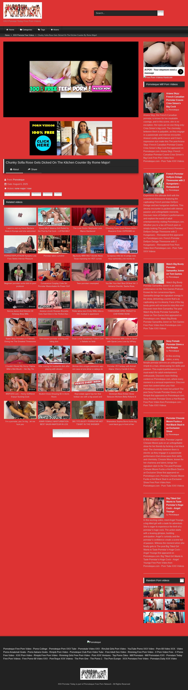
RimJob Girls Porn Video (114, 649)
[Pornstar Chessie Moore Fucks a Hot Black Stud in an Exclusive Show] (153, 437)
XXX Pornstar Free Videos (23, 35)
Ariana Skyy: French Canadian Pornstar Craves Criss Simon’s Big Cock (175, 100)
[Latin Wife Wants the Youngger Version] (153, 617)
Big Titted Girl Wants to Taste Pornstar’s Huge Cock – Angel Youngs (174, 505)
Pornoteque (18, 180)
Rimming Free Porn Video (140, 652)
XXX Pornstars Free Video (136, 659)
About (16, 169)
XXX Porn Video (24, 655)
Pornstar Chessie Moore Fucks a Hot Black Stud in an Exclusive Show (175, 424)
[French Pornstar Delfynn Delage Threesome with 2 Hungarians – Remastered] (153, 193)
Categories (27, 30)
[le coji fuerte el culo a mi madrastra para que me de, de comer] (153, 604)
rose (29, 188)
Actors (56, 30)
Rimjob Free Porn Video (46, 655)
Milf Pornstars (136, 655)
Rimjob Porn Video (58, 652)
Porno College (40, 649)
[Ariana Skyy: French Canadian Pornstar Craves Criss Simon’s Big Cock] (153, 112)
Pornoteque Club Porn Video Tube (86, 652)
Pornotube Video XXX (89, 649)
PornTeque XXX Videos (61, 659)
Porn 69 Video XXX (165, 649)
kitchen (49, 194)
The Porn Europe (112, 659)
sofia (59, 194)
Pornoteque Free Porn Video (17, 649)
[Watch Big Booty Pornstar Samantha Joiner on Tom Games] (153, 283)
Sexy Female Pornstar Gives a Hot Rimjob (175, 344)
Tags (43, 30)
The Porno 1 (96, 659)
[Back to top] (179, 682)
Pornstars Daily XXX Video (163, 659)
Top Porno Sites (120, 655)
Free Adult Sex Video (115, 652)
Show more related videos (70, 433)
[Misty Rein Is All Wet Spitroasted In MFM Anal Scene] (175, 591)
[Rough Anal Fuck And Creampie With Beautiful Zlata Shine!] (153, 591)
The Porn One (81, 659)
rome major (20, 188)
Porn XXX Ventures (101, 655)
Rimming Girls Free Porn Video (74, 655)
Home (11, 30)
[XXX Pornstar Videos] (22, 11)
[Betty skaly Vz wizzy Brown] (175, 617)
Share (34, 169)
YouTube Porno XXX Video (141, 649)
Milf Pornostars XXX (155, 655)
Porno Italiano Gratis (38, 652)
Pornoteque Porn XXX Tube (62, 649)
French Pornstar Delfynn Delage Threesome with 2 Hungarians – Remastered (175, 180)
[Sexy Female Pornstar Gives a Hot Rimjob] (153, 360)
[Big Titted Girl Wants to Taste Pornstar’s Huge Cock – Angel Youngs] (153, 517)
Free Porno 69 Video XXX (35, 659)
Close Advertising (71, 95)
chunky (37, 194)
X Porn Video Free (164, 652)
